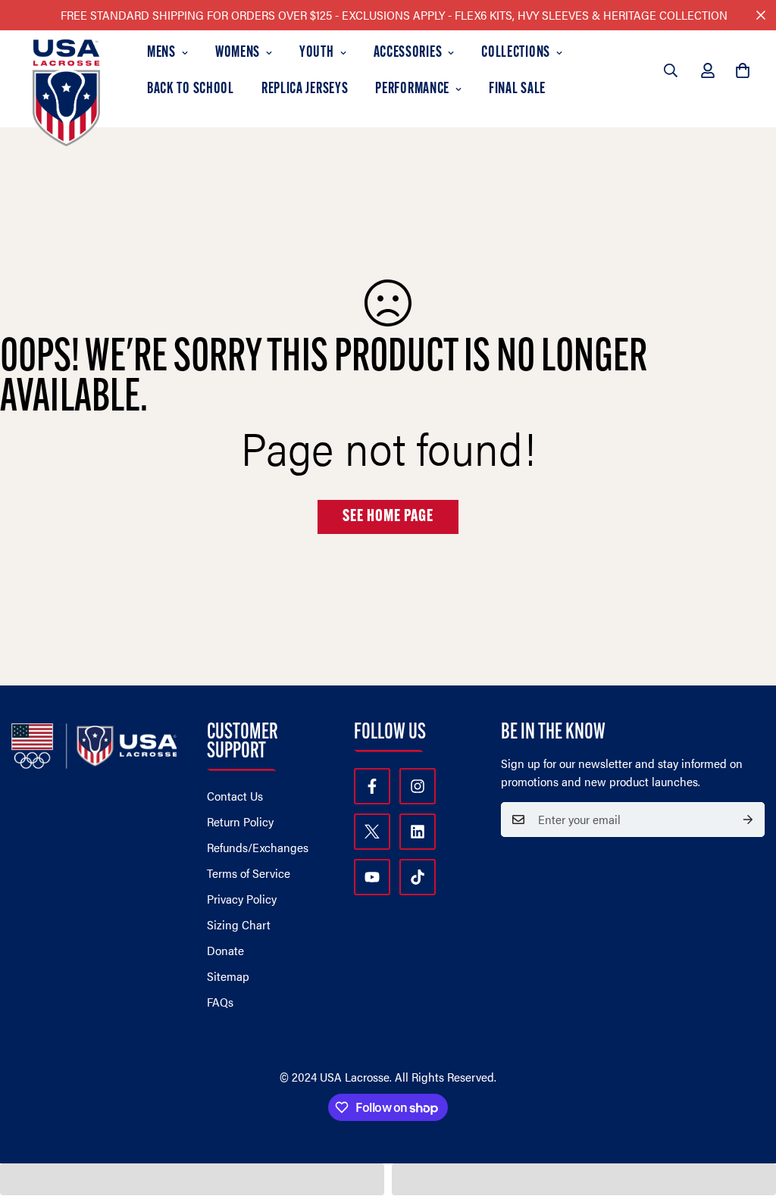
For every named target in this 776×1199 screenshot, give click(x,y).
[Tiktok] (417, 877)
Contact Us (235, 795)
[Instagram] (417, 786)
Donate (225, 950)
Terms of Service (248, 873)
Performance (412, 89)
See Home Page (388, 517)
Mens (161, 53)
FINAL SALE (517, 89)
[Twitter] (372, 831)
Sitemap (228, 976)
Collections (515, 53)
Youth (316, 53)
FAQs (220, 1001)
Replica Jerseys (305, 89)
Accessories (408, 53)
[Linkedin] (417, 831)
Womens (237, 53)
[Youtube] (372, 877)
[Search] (670, 70)
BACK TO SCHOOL (190, 89)
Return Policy (240, 821)
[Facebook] (372, 786)
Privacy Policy (242, 898)
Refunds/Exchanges (257, 847)
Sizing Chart (239, 924)
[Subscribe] (748, 819)
